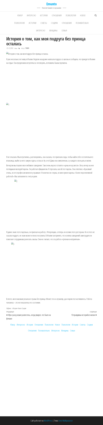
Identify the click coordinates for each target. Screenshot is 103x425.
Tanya (27, 48)
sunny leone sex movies (15, 210)
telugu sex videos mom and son (18, 184)
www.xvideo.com (12, 228)
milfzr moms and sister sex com (18, 224)
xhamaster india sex (13, 192)
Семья (64, 30)
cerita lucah (10, 195)
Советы (43, 22)
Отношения (57, 15)
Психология (71, 15)
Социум (54, 22)
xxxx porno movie (12, 213)
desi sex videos (12, 181)
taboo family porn (12, 232)
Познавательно (82, 22)
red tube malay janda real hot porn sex (20, 202)
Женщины (53, 30)
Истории (44, 15)
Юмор (20, 15)
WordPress (48, 420)
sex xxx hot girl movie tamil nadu (18, 188)
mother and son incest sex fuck (17, 235)
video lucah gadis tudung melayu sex (19, 199)
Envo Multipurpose (66, 420)
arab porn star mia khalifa (15, 221)
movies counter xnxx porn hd (16, 217)
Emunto (51, 4)
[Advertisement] (51, 83)
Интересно (31, 15)
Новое (83, 15)
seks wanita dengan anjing (15, 206)
